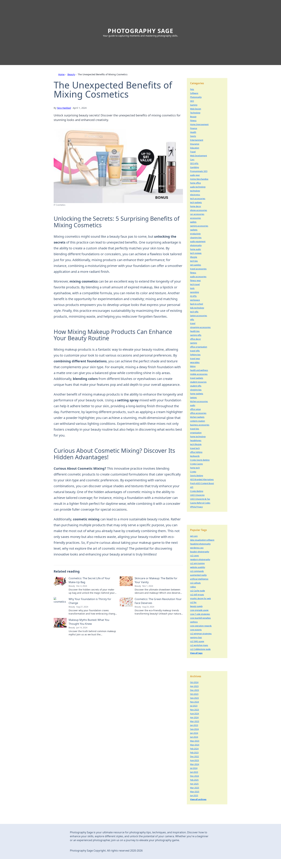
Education (194, 147)
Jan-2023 (194, 725)
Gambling (194, 167)
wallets (193, 222)
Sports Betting (196, 475)
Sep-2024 (194, 729)
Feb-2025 (194, 780)
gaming (193, 343)
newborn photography (200, 559)
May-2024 (194, 744)
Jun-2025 (194, 795)
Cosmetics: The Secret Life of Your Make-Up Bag (89, 580)
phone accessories (198, 210)
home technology (198, 436)
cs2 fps (193, 602)
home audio (195, 249)
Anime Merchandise (199, 179)
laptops (193, 397)
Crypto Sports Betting (199, 460)
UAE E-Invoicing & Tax (200, 499)
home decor (195, 206)
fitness (193, 272)
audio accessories (198, 276)
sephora (194, 622)
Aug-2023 (194, 760)
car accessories (197, 214)
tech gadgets (196, 202)
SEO (192, 101)
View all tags (196, 653)
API (191, 487)
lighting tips (195, 354)
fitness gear (195, 280)
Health (193, 132)
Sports (193, 136)
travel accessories (198, 268)
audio (192, 405)
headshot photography (200, 543)
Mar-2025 (194, 787)
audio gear (195, 175)
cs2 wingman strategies (201, 633)
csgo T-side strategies (200, 614)
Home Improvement (199, 124)
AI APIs (193, 296)
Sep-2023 (194, 698)
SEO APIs (194, 163)
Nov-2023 (194, 709)
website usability (197, 567)
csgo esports (196, 629)
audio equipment (197, 241)
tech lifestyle (195, 444)
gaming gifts (195, 335)
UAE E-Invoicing (197, 495)
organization (195, 432)
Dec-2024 (194, 776)
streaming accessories (200, 327)
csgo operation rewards (201, 625)
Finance (193, 128)
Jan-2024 (194, 733)
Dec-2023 (194, 690)
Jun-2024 (194, 737)
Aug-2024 (194, 713)
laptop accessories (198, 315)
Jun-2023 (194, 772)
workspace (195, 300)
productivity (195, 233)
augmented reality (198, 575)
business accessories (199, 424)
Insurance (194, 144)
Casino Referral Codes (200, 503)
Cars (192, 159)
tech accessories (197, 198)
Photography (196, 97)
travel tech (195, 448)
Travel (193, 151)
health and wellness (199, 370)
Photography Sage (140, 31)
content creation (197, 421)
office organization (198, 346)
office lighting (196, 452)
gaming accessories (199, 226)
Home (61, 74)
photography (196, 245)
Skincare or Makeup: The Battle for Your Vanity (156, 580)
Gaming (193, 105)
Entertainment (196, 140)
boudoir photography (199, 551)
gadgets (193, 229)
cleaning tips (195, 237)
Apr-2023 (194, 686)
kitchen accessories (199, 401)
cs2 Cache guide (197, 590)
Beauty (71, 74)
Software (194, 93)
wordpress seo (196, 547)
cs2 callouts (195, 582)
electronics (195, 194)
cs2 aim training (197, 563)
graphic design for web (200, 598)
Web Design (195, 108)
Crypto (193, 471)
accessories (195, 218)
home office (195, 183)
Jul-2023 (193, 705)
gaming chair (196, 637)
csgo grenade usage (199, 610)
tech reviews (195, 253)
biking (192, 366)
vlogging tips (195, 389)
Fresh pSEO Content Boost (202, 483)
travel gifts (195, 350)
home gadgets (196, 393)
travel (192, 323)
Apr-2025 (194, 783)
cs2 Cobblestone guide (200, 649)
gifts (192, 319)
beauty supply (196, 606)
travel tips (194, 428)
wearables (195, 362)
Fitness (193, 120)
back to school (196, 304)
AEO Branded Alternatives (202, 479)
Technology (195, 112)
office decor (195, 339)
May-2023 (194, 741)
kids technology (197, 307)
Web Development (198, 155)
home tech (195, 467)
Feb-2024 (194, 748)
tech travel (195, 284)
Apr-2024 (194, 717)
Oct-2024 (194, 682)
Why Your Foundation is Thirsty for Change (90, 601)
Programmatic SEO (198, 171)
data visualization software (202, 540)
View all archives (198, 799)
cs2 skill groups (197, 594)
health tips (195, 331)
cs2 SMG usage (197, 641)
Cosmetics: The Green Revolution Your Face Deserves (158, 601)
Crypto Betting (196, 491)
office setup (195, 409)
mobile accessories (198, 374)
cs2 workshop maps (199, 645)
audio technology (198, 186)
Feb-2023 (194, 752)
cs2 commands (197, 571)
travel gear (195, 358)
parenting (194, 292)
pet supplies (195, 265)
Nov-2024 (194, 701)
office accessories (198, 413)
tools (192, 288)
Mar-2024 (194, 764)
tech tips (194, 261)
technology (195, 190)
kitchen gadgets (197, 417)
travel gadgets (196, 378)
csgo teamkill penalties (200, 618)
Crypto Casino (196, 464)
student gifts (195, 385)
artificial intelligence (199, 579)
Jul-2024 (193, 768)
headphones (195, 440)
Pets (192, 89)
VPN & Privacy (196, 506)
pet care (194, 536)
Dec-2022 (194, 756)
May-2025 (194, 791)
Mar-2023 (194, 721)
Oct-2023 (194, 694)
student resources (198, 382)
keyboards (195, 456)
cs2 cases (194, 555)
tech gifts (194, 311)
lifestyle (193, 257)
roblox (193, 586)
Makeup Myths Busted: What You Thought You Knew (89, 622)
